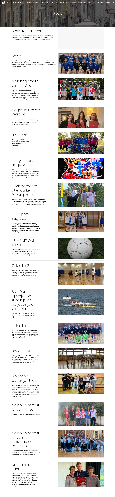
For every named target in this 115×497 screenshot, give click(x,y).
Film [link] (89, 2)
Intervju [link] (62, 2)
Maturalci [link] (73, 2)
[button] (113, 2)
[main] (57, 13)
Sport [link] (56, 2)
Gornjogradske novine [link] (32, 2)
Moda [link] (67, 2)
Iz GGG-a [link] (42, 2)
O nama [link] (108, 2)
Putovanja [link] (50, 2)
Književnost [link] (101, 2)
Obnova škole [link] (82, 2)
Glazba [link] (94, 2)
